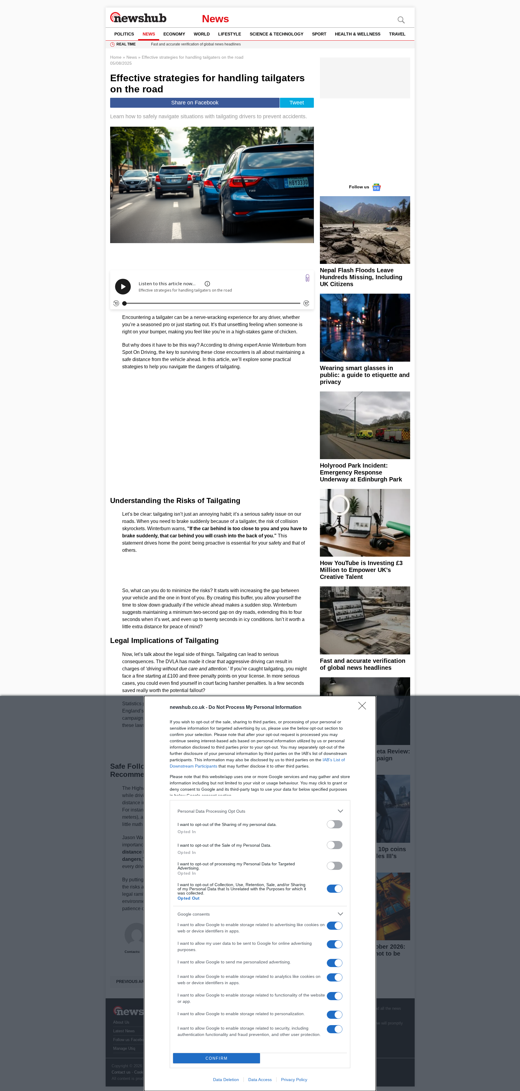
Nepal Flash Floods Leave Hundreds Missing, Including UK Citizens (361, 277)
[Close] (364, 707)
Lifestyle (229, 34)
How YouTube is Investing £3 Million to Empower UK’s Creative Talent (361, 570)
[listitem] (260, 811)
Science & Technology (276, 34)
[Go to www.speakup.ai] (307, 278)
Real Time (126, 44)
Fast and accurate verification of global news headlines (362, 664)
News (215, 18)
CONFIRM (217, 1058)
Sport (319, 34)
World (202, 34)
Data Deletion (226, 1079)
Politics (124, 34)
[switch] (334, 824)
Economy (174, 34)
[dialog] (260, 893)
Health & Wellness (357, 34)
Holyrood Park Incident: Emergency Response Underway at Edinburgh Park (361, 472)
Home (116, 57)
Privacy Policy (294, 1079)
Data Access (260, 1079)
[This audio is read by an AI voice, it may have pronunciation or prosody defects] (207, 283)
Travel (397, 34)
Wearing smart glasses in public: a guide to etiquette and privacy (365, 375)
